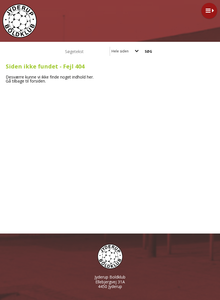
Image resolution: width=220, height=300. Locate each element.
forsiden (37, 81)
